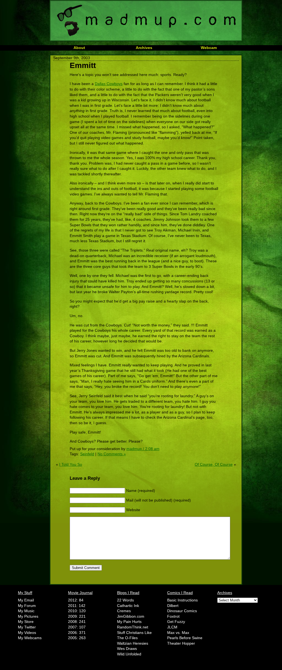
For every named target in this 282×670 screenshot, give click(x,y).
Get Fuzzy (176, 621)
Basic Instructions (182, 600)
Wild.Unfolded (129, 654)
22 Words (125, 600)
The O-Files (127, 638)
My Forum (27, 605)
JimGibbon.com (130, 616)
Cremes (124, 611)
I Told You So (70, 464)
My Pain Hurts (129, 621)
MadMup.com (146, 20)
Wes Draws (127, 648)
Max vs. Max (178, 632)
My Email (26, 600)
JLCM (172, 627)
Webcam (209, 47)
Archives (144, 47)
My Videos (27, 632)
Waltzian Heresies (132, 643)
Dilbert (172, 605)
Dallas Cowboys (109, 83)
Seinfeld (87, 454)
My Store (26, 621)
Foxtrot (173, 616)
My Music (26, 611)
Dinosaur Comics (182, 611)
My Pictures (28, 616)
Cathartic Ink (128, 605)
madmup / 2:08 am (142, 448)
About (79, 47)
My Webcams (30, 638)
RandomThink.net (132, 627)
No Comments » (111, 454)
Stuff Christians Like (134, 632)
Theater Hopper (181, 643)
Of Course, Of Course (214, 464)
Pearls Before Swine (184, 638)
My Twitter (27, 627)
